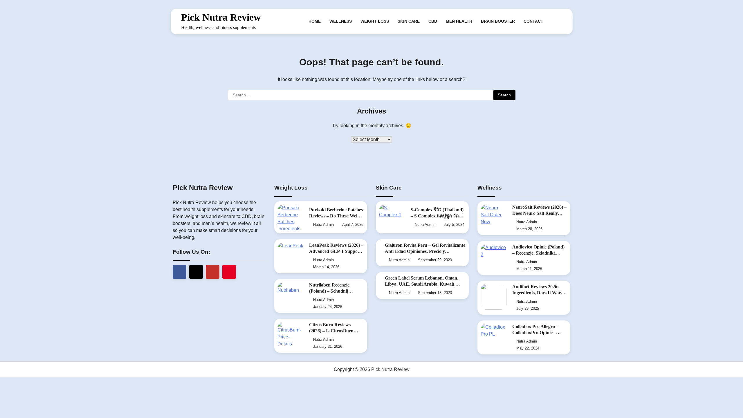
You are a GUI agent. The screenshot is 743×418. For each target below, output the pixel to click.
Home (315, 21)
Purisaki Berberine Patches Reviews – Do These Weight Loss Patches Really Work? (336, 216)
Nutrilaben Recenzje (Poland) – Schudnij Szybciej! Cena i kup (329, 291)
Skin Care (409, 21)
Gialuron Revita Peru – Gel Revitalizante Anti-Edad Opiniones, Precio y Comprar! (425, 251)
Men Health (459, 21)
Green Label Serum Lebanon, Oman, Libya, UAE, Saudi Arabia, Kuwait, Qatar (421, 284)
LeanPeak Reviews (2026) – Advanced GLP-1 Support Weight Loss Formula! (336, 251)
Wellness (340, 21)
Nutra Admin (323, 225)
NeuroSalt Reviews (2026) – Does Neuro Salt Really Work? (539, 213)
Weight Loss (374, 21)
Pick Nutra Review (221, 17)
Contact (533, 21)
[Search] (557, 21)
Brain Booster (498, 21)
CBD (432, 21)
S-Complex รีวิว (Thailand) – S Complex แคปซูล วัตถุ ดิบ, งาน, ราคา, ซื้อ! (437, 216)
